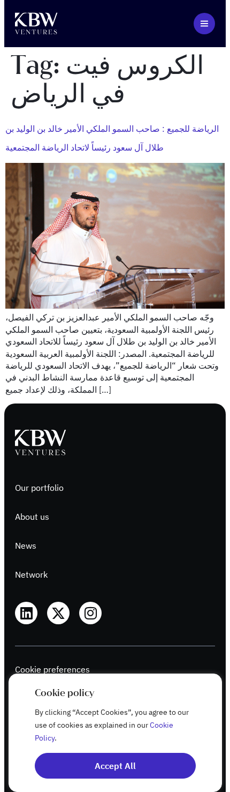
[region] (115, 733)
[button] (204, 23)
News (25, 545)
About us (32, 516)
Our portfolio (39, 487)
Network (31, 574)
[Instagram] (90, 613)
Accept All (115, 765)
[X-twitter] (58, 613)
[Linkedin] (26, 613)
